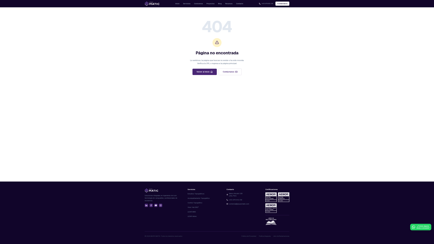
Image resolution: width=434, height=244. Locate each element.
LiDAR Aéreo (192, 216)
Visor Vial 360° (193, 207)
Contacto (239, 4)
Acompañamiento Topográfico (199, 198)
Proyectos (210, 4)
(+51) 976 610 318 (235, 200)
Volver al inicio (203, 72)
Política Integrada (265, 236)
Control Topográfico (195, 203)
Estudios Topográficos (196, 194)
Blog (220, 4)
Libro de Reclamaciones (281, 236)
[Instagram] (160, 205)
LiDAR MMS (192, 212)
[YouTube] (156, 205)
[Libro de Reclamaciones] (271, 221)
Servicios (186, 4)
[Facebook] (151, 205)
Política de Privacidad (249, 236)
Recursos (228, 4)
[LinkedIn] (146, 205)
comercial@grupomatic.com (239, 204)
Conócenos (198, 4)
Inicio (177, 4)
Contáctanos (282, 4)
